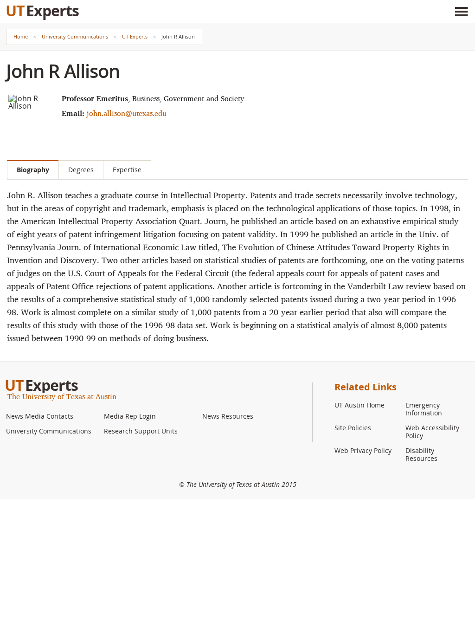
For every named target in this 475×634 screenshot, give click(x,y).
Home (20, 36)
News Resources (227, 416)
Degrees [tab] (81, 169)
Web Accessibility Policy (432, 431)
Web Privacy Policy (363, 450)
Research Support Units (141, 431)
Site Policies (352, 427)
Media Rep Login (130, 416)
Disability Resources (421, 454)
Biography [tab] (33, 169)
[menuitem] (51, 416)
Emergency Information (423, 409)
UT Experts (135, 36)
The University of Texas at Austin (61, 396)
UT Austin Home (359, 405)
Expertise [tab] (127, 169)
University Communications (75, 36)
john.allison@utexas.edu (127, 113)
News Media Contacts (39, 416)
